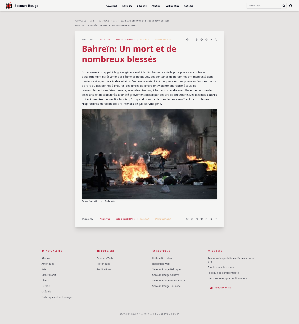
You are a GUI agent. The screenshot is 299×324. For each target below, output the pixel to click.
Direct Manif (49, 274)
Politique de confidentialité (223, 272)
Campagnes (172, 5)
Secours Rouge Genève (165, 274)
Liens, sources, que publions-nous (227, 278)
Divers (45, 280)
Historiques (103, 263)
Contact (188, 5)
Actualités (111, 5)
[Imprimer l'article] (206, 40)
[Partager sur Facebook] (187, 40)
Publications (104, 269)
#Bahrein (145, 39)
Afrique (46, 258)
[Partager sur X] (192, 39)
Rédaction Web (161, 263)
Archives (79, 25)
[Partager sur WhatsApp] (197, 40)
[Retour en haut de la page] (291, 316)
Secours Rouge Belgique (166, 269)
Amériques (48, 263)
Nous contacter (223, 288)
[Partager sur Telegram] (202, 40)
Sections (142, 5)
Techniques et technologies (57, 297)
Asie (92, 21)
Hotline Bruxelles (162, 258)
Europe (46, 286)
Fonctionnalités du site (221, 267)
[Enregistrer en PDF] (211, 40)
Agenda (156, 5)
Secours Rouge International (168, 280)
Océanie (46, 291)
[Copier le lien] (216, 40)
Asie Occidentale (108, 21)
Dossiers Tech (105, 258)
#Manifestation (163, 39)
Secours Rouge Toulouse (166, 286)
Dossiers (127, 5)
